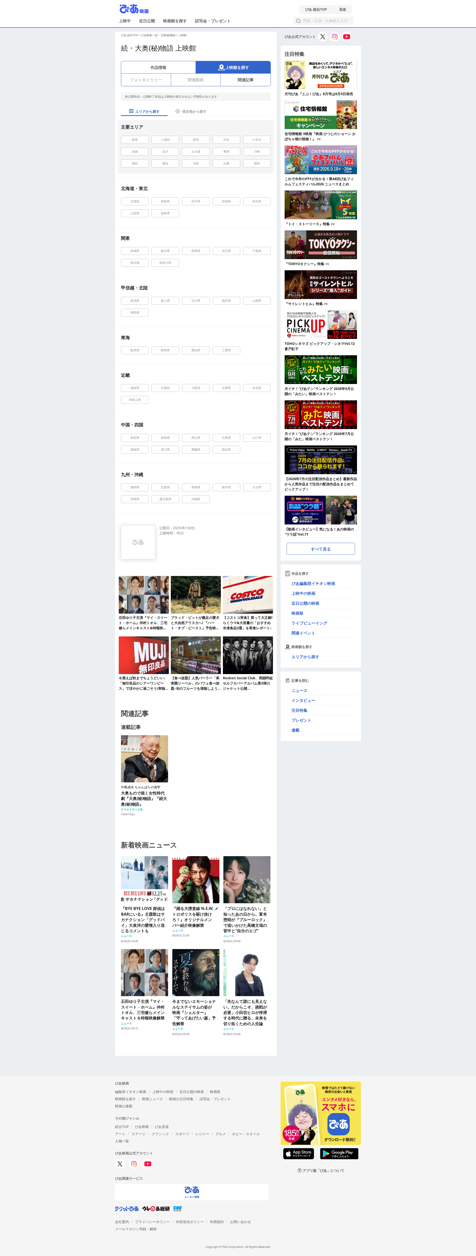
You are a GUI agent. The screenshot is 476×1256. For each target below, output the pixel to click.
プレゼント (301, 720)
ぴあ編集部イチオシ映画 (313, 583)
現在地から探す (194, 111)
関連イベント (303, 633)
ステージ (139, 1133)
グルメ (220, 1133)
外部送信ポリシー (190, 1221)
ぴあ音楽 (162, 1126)
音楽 (342, 9)
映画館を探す (175, 21)
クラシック (160, 1133)
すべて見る (321, 549)
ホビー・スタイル (246, 1133)
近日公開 (147, 21)
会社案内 (122, 1221)
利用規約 (217, 1221)
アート (120, 1133)
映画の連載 (123, 1106)
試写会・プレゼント (213, 21)
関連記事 (246, 79)
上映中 (125, 21)
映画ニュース (152, 1098)
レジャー (202, 1133)
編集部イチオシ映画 (130, 1091)
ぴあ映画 (146, 35)
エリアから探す (305, 656)
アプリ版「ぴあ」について (323, 1170)
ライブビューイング (309, 623)
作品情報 (158, 67)
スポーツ (182, 1133)
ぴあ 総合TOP (316, 9)
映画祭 (297, 613)
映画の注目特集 (181, 1098)
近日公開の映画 (305, 603)
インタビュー (303, 700)
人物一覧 (122, 1141)
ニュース (299, 690)
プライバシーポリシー (152, 1221)
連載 (295, 730)
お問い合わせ (240, 1221)
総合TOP (122, 1126)
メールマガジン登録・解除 (136, 1229)
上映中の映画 (303, 593)
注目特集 (299, 710)
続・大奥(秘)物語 (165, 35)
